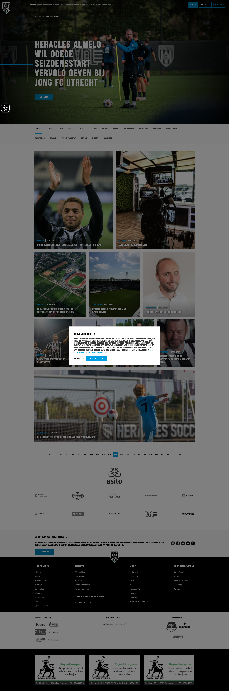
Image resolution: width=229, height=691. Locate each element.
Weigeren (79, 358)
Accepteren (96, 358)
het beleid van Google (97, 352)
